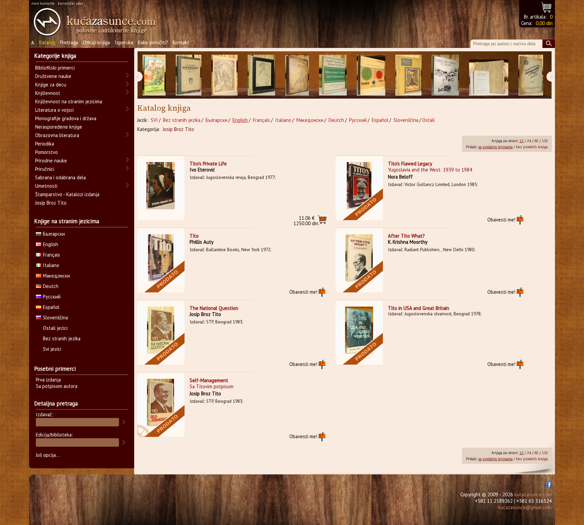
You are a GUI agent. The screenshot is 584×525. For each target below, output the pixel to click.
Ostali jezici (55, 328)
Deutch (336, 120)
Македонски (309, 120)
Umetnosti (46, 186)
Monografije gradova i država (65, 118)
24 (529, 140)
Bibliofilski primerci (55, 67)
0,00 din (544, 23)
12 (521, 140)
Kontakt (181, 42)
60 (536, 140)
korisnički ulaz (70, 3)
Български (216, 120)
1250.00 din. (306, 221)
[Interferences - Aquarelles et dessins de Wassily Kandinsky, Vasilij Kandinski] (371, 75)
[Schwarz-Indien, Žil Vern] (408, 75)
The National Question (214, 308)
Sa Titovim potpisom (212, 386)
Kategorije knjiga (55, 55)
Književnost (47, 93)
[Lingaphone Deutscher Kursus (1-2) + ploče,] (488, 75)
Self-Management (209, 380)
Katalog (47, 42)
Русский (358, 120)
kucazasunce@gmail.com (525, 507)
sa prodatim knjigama (495, 147)
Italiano (283, 120)
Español (380, 120)
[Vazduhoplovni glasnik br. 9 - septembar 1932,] (530, 75)
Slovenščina (405, 120)
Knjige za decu (50, 84)
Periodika (44, 143)
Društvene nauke (53, 76)
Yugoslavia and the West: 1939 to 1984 (430, 169)
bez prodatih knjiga (532, 147)
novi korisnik (42, 3)
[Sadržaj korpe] (546, 6)
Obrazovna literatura (57, 135)
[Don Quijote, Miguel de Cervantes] (297, 75)
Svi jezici (52, 349)
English (240, 120)
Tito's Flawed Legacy (410, 163)
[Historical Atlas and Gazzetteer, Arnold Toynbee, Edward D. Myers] (333, 75)
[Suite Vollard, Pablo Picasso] (261, 75)
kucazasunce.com (533, 494)
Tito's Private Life (208, 163)
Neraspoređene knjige (58, 127)
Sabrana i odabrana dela (60, 177)
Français (261, 120)
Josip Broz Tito (178, 129)
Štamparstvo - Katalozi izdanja (67, 194)
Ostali (428, 120)
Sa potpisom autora (56, 386)
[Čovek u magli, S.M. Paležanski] (225, 75)
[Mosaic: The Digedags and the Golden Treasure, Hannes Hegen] (154, 75)
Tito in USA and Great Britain (418, 308)
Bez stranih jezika (181, 120)
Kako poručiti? (153, 42)
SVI (154, 120)
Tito (194, 236)
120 (545, 140)
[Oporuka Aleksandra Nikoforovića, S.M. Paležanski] (188, 75)
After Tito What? (406, 236)
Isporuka (124, 42)
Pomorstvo (46, 152)
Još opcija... (47, 455)
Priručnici (44, 169)
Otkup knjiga (96, 42)
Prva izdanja (48, 379)
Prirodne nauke (51, 160)
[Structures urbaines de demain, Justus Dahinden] (445, 75)
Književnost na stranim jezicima (68, 101)
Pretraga (69, 42)
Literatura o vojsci (54, 110)
